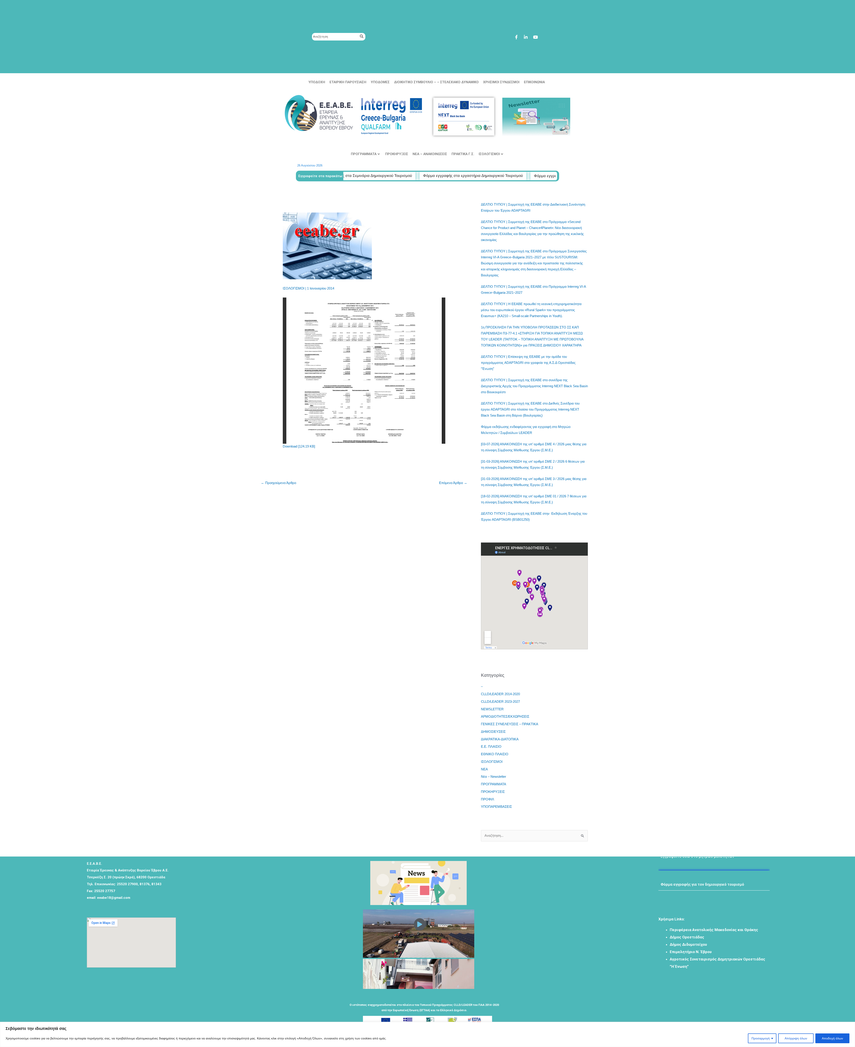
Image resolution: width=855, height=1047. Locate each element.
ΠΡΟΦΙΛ (487, 799)
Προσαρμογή (760, 1038)
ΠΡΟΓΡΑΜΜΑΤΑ (364, 154)
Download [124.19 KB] (299, 446)
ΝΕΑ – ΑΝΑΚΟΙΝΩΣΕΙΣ (430, 154)
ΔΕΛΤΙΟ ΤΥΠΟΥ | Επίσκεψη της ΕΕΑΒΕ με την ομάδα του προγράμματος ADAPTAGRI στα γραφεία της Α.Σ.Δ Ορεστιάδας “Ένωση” (528, 363)
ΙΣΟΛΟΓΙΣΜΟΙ (489, 154)
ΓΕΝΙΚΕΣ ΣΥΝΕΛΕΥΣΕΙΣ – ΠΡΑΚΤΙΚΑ (509, 724)
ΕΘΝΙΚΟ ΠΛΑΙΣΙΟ (494, 754)
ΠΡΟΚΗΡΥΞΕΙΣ (396, 154)
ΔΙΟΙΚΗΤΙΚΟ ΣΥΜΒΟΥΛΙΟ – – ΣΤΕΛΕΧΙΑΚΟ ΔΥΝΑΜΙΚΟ (436, 82)
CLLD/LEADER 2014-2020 (500, 694)
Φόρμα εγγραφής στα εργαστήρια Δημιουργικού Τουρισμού (385, 176)
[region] (427, 1034)
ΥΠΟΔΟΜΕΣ (380, 82)
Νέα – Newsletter (493, 776)
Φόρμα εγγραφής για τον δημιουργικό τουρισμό (702, 864)
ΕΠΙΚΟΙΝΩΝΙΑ (534, 82)
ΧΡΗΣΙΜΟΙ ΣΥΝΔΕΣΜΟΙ (501, 82)
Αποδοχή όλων (832, 1038)
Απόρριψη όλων (796, 1038)
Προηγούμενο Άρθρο (278, 483)
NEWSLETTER (492, 709)
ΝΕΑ (484, 769)
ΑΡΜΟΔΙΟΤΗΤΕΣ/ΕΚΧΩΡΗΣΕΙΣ (505, 716)
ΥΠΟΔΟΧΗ (316, 82)
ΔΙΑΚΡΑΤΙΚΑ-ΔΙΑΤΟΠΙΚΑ (500, 739)
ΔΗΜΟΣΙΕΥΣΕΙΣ (493, 731)
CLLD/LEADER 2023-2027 (500, 701)
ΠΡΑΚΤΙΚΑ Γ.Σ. (463, 154)
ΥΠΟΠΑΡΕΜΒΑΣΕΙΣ (496, 806)
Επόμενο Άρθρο (453, 483)
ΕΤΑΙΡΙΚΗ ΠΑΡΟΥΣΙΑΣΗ (348, 82)
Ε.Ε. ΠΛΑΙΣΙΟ (491, 746)
